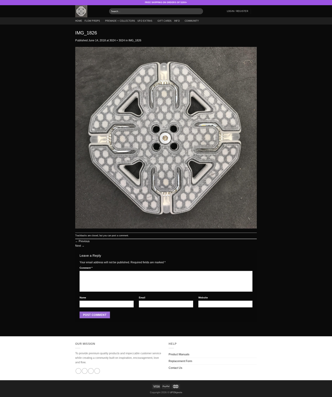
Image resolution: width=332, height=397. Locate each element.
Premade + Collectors (120, 21)
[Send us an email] (252, 2)
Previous (82, 241)
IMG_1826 (134, 40)
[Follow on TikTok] (245, 2)
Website (203, 297)
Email (142, 297)
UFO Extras (145, 21)
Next (79, 245)
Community (192, 21)
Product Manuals (179, 354)
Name (83, 297)
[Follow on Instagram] (242, 2)
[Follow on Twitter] (248, 2)
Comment (86, 267)
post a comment (120, 235)
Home (78, 21)
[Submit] (200, 11)
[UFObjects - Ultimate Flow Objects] (89, 11)
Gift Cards (165, 21)
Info (177, 21)
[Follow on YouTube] (255, 2)
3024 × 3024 (117, 40)
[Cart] (255, 11)
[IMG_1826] (166, 137)
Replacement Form (180, 361)
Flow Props (92, 21)
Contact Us (175, 367)
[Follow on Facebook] (238, 2)
